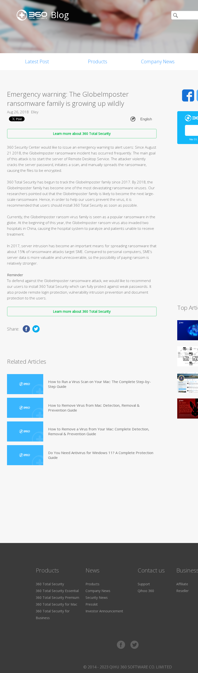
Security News (96, 597)
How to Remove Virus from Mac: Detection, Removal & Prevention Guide (94, 407)
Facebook (188, 95)
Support (144, 584)
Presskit (91, 604)
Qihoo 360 (146, 590)
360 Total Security (50, 584)
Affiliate (182, 584)
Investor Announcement (104, 611)
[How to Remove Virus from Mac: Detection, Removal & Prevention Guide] (25, 408)
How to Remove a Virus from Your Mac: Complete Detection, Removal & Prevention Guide (98, 431)
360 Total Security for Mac (56, 604)
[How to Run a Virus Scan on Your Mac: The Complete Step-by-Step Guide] (25, 384)
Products (97, 61)
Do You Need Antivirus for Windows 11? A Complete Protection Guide (100, 455)
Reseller (182, 590)
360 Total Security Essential (57, 590)
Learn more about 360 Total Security (82, 133)
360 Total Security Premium (57, 597)
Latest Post (37, 61)
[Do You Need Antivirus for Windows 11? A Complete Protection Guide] (25, 455)
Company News (158, 61)
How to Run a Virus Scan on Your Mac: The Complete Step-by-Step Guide (99, 384)
